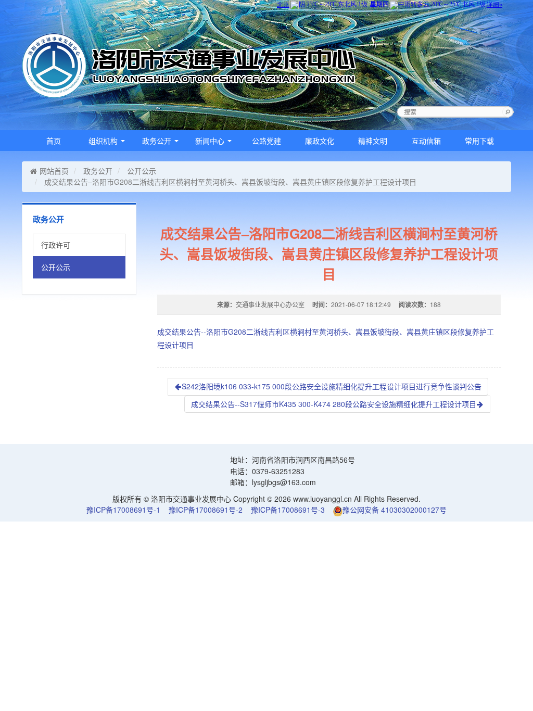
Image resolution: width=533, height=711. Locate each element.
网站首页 (54, 171)
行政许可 (55, 244)
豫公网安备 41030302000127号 (394, 509)
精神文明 (372, 140)
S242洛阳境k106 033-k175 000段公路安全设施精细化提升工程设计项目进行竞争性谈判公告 (331, 386)
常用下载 (479, 140)
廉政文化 (319, 140)
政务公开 (157, 140)
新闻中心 (210, 140)
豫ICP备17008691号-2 (206, 509)
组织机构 (104, 140)
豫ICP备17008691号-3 (288, 509)
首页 (53, 140)
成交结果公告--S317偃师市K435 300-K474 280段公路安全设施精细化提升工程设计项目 (333, 404)
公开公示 (141, 171)
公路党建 (266, 140)
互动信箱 (426, 140)
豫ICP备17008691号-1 (123, 509)
